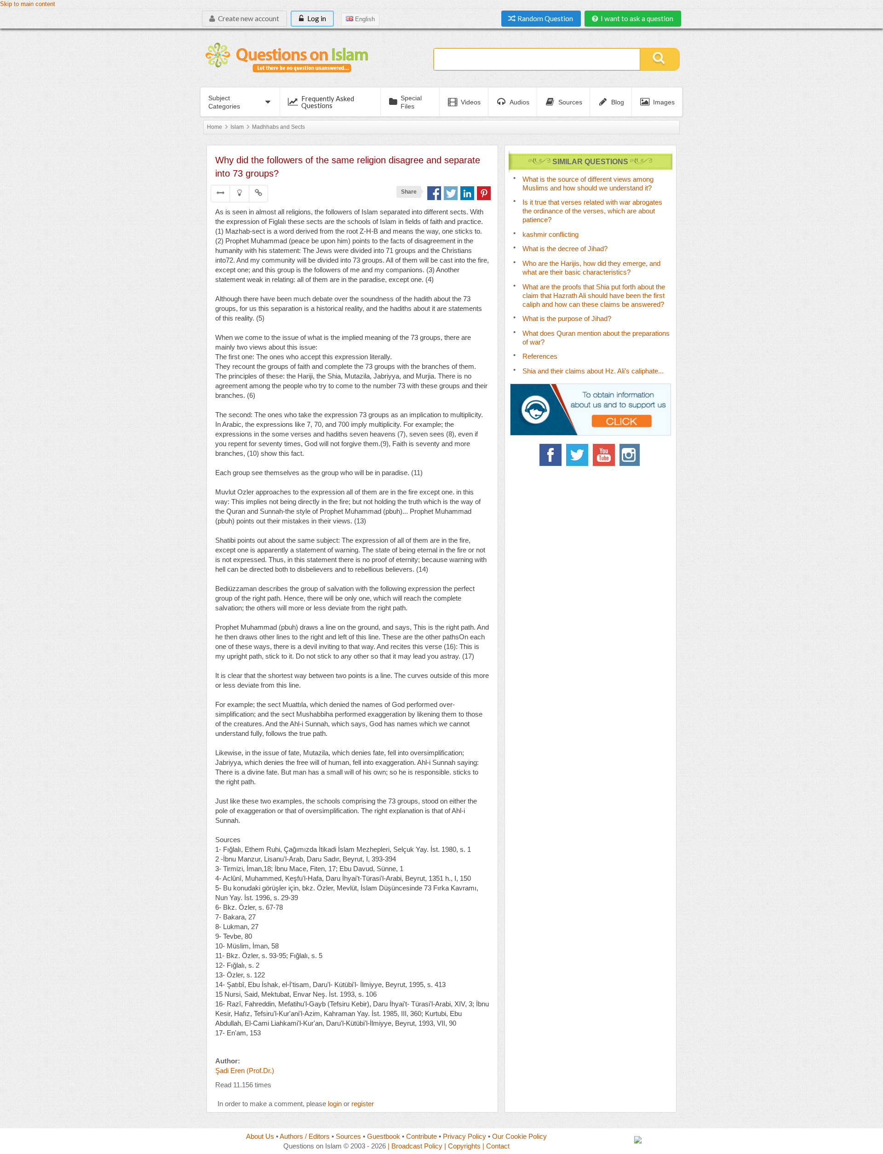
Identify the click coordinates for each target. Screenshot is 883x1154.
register (362, 1104)
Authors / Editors (305, 1136)
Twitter (577, 455)
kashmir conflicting (550, 234)
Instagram (630, 455)
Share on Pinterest (484, 193)
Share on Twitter (451, 193)
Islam (237, 127)
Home (214, 127)
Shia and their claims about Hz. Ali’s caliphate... (593, 371)
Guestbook (383, 1136)
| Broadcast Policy (415, 1146)
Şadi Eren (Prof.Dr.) (244, 1070)
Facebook (550, 455)
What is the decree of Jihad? (565, 249)
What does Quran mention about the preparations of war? (596, 337)
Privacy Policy (464, 1136)
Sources (348, 1136)
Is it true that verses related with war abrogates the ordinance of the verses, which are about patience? (592, 211)
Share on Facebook (434, 193)
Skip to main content (27, 4)
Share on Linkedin (467, 193)
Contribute (421, 1136)
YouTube (604, 455)
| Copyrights (462, 1146)
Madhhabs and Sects (278, 127)
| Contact (496, 1146)
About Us (260, 1136)
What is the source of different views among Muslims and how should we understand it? (588, 183)
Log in (316, 18)
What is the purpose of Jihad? (566, 318)
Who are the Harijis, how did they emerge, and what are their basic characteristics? (591, 267)
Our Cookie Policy (519, 1136)
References (539, 356)
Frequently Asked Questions (327, 101)
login (335, 1104)
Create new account (248, 18)
